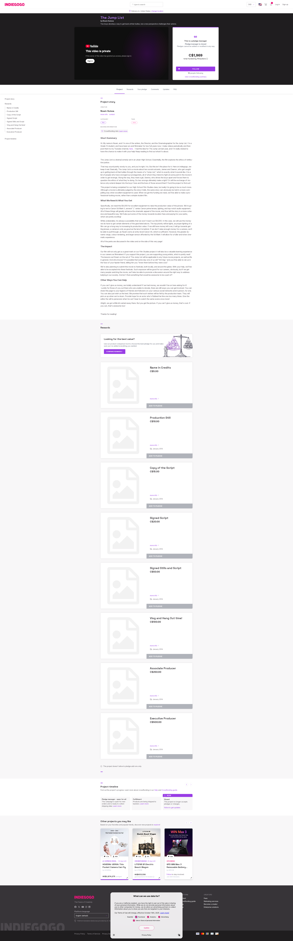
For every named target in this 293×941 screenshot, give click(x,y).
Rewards (8, 104)
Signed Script (12, 118)
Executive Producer (14, 132)
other (134, 122)
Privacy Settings (108, 934)
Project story (9, 99)
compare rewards (114, 351)
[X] (79, 907)
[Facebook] (75, 907)
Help (156, 790)
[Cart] (265, 4)
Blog (181, 904)
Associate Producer (14, 128)
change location (157, 11)
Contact (183, 898)
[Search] (132, 4)
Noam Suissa (108, 21)
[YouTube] (82, 907)
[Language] (260, 4)
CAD (249, 4)
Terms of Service (93, 934)
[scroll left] (186, 784)
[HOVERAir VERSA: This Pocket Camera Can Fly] (114, 842)
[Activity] (271, 4)
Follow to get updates (172, 808)
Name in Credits (13, 108)
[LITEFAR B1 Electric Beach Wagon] (146, 842)
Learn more (117, 806)
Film (103, 122)
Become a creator (210, 904)
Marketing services (211, 901)
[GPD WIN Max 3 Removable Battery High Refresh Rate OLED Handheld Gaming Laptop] (179, 842)
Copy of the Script (14, 115)
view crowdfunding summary (195, 77)
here (131, 149)
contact (112, 114)
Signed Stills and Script (15, 122)
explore (157, 825)
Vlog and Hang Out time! (16, 125)
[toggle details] (128, 879)
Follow (195, 69)
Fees (206, 898)
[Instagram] (86, 907)
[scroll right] (191, 822)
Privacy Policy (79, 934)
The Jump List (112, 17)
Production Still (12, 111)
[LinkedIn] (89, 907)
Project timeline (10, 139)
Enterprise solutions (211, 907)
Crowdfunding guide (169, 790)
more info (104, 114)
